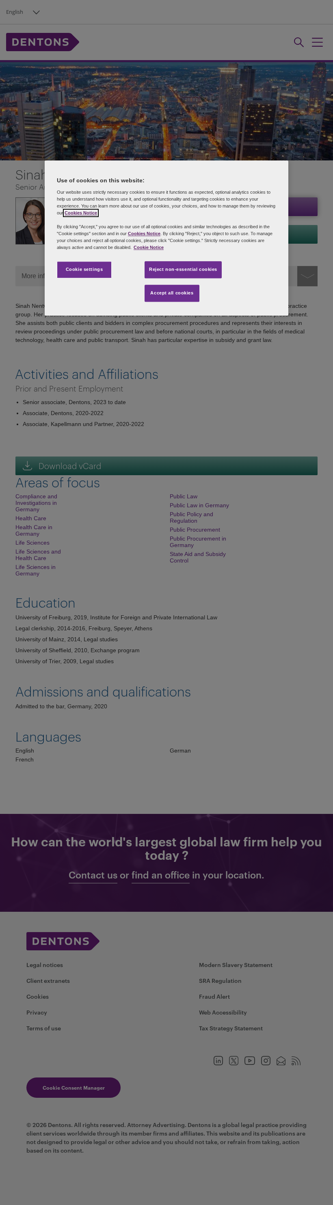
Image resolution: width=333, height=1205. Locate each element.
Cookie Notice (149, 247)
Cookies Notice (81, 212)
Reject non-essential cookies (183, 269)
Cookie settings (84, 269)
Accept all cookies (171, 292)
